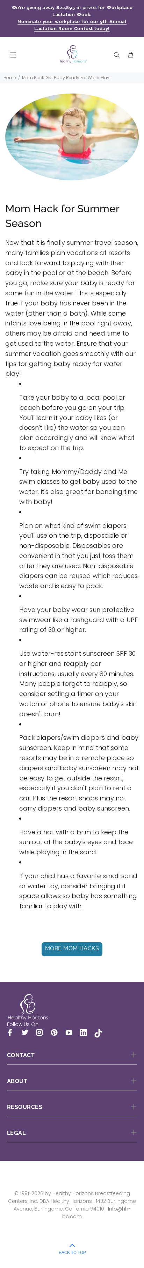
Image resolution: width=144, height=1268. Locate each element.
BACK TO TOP (72, 1252)
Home (9, 78)
